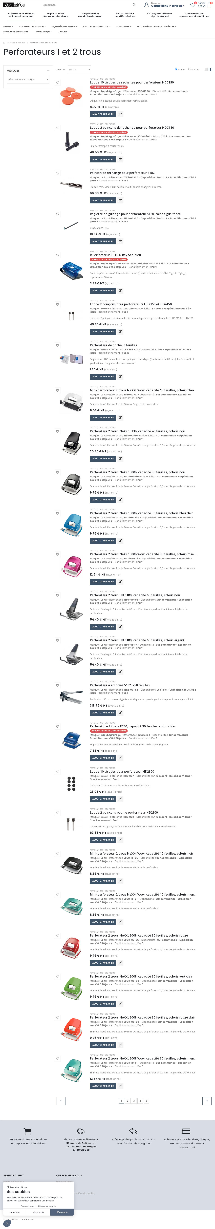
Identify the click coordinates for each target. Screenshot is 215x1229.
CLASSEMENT (122, 26)
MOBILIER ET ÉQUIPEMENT (15, 31)
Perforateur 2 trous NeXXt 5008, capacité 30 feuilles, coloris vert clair (141, 976)
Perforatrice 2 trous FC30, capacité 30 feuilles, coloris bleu (133, 726)
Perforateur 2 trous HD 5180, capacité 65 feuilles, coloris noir (135, 595)
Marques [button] (13, 70)
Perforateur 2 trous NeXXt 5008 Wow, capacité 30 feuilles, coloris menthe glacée (143, 1058)
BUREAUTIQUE (43, 31)
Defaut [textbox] (72, 69)
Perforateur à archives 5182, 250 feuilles (120, 685)
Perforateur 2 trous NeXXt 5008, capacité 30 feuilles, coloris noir (137, 472)
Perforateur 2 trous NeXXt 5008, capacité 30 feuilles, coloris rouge (139, 935)
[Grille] (206, 69)
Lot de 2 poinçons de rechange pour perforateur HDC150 (132, 127)
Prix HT (181, 69)
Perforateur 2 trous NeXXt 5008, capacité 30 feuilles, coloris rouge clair (142, 1017)
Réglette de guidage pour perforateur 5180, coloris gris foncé (135, 214)
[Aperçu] (120, 114)
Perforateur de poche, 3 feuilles (113, 345)
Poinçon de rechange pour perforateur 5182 (122, 173)
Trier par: (61, 69)
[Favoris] (192, 5)
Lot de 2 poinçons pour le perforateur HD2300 (124, 812)
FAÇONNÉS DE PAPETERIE (63, 26)
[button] (209, 5)
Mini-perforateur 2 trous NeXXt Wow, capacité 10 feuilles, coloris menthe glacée (143, 894)
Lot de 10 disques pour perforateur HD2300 (122, 771)
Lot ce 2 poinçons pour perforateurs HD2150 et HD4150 (131, 304)
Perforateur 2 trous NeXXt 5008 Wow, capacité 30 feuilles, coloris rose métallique (143, 554)
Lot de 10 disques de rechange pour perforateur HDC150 (132, 82)
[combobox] (79, 69)
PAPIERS (7, 26)
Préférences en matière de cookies (76, 1193)
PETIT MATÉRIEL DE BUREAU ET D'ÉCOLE (155, 26)
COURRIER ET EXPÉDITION (31, 26)
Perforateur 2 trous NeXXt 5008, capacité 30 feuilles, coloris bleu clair (141, 513)
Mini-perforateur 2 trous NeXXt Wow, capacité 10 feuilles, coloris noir (141, 853)
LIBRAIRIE (62, 31)
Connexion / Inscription (167, 6)
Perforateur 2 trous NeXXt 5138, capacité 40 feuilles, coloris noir (137, 431)
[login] (147, 5)
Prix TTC (195, 69)
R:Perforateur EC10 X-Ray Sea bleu (115, 255)
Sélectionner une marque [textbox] (21, 79)
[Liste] (210, 69)
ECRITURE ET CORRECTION (96, 26)
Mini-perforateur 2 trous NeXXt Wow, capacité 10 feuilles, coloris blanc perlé (143, 390)
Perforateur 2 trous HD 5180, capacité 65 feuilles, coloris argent (137, 640)
